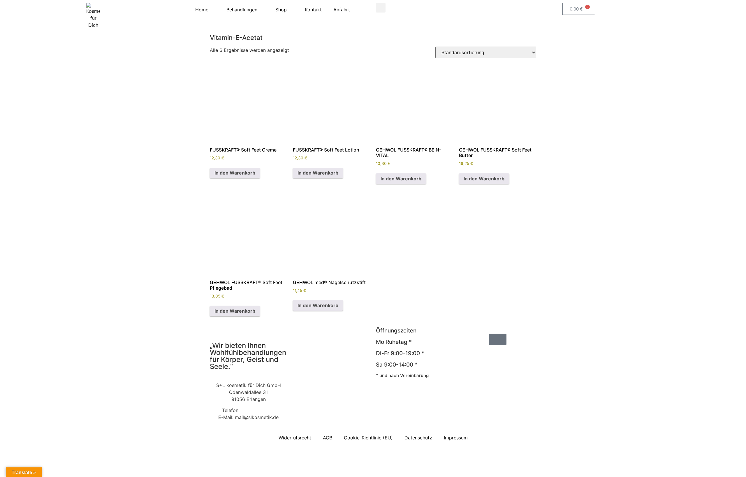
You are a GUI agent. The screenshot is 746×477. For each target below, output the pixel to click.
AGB (327, 438)
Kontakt (313, 10)
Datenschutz (418, 438)
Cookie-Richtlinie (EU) (368, 438)
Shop (281, 10)
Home (201, 10)
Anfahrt (341, 10)
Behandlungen (241, 10)
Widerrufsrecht (295, 438)
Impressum (456, 438)
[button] (381, 8)
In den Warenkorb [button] (234, 173)
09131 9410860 (258, 410)
